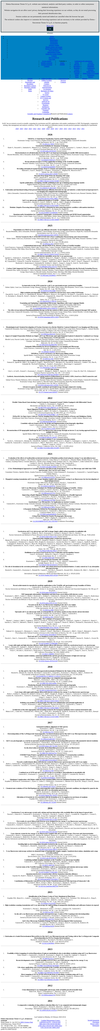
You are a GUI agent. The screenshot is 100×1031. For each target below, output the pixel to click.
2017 (56, 129)
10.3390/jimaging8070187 (48, 421)
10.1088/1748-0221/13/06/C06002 (48, 708)
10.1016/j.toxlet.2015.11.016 (48, 819)
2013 (74, 129)
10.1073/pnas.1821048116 (48, 634)
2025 (21, 129)
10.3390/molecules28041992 (48, 345)
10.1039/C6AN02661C (48, 778)
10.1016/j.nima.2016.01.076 (48, 842)
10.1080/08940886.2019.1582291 (48, 627)
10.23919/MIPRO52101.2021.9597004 (45, 521)
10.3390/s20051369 (48, 558)
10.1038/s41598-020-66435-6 (48, 565)
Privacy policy (94, 1024)
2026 (17, 129)
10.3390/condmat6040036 (48, 514)
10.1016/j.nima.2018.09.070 (48, 592)
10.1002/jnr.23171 (48, 958)
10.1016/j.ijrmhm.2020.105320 (48, 575)
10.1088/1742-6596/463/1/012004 (48, 972)
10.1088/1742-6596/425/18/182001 (48, 965)
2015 (65, 129)
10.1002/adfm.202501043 (48, 151)
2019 (47, 129)
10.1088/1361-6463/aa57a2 (48, 753)
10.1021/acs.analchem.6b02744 (48, 886)
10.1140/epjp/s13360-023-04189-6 (48, 374)
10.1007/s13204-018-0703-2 (48, 690)
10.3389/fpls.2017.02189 (48, 802)
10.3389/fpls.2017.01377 (48, 786)
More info (50, 26)
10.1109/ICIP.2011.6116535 (48, 1010)
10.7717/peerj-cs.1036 (48, 428)
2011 (82, 129)
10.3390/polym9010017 (48, 739)
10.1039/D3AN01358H (48, 291)
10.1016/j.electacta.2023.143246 (48, 385)
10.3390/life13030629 (48, 352)
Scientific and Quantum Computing (38, 114)
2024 (25, 129)
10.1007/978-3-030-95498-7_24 (48, 414)
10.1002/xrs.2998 (48, 610)
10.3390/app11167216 (48, 493)
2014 (69, 129)
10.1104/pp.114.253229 (48, 903)
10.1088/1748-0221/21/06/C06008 (48, 219)
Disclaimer (96, 1022)
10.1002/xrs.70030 (48, 144)
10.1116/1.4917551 (48, 919)
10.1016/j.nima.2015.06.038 (48, 832)
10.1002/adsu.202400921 (48, 275)
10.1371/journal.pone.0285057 (48, 392)
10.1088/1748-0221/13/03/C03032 (48, 701)
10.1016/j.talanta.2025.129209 (48, 174)
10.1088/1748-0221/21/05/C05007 (48, 205)
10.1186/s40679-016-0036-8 (48, 760)
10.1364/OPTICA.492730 (48, 367)
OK (50, 29)
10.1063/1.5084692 (48, 654)
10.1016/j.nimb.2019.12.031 (48, 536)
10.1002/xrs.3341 (48, 359)
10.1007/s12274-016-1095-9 (48, 849)
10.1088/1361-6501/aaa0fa (48, 683)
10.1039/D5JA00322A (48, 160)
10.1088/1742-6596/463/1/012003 (48, 979)
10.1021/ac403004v (48, 943)
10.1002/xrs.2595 (48, 912)
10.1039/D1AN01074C (48, 486)
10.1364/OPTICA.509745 (48, 301)
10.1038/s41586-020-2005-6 (48, 551)
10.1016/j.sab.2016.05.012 (48, 858)
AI (50, 114)
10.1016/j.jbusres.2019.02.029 (48, 661)
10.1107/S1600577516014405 (48, 872)
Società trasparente (93, 1020)
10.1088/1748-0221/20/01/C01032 (48, 254)
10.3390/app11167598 (48, 500)
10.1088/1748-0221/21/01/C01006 (48, 181)
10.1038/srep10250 (48, 926)
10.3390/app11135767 (48, 477)
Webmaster (95, 1025)
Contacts (70, 114)
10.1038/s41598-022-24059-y (48, 437)
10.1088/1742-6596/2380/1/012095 (48, 448)
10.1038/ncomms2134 (48, 995)
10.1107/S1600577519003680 (48, 643)
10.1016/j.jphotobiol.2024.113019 (48, 317)
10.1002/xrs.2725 (48, 732)
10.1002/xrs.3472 (48, 244)
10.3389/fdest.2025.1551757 (48, 266)
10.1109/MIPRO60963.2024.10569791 (45, 308)
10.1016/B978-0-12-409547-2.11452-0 (48, 676)
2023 (30, 129)
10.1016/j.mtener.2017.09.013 (48, 795)
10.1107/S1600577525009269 (48, 212)
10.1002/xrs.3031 (48, 617)
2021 (39, 129)
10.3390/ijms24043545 (48, 334)
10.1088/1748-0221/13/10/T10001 (48, 717)
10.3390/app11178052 (48, 507)
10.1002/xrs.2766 (48, 771)
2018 (52, 129)
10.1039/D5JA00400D (48, 167)
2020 (43, 129)
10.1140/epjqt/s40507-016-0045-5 (48, 879)
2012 (78, 129)
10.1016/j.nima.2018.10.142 (48, 603)
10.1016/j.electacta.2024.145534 (48, 235)
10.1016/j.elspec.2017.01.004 (48, 746)
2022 (34, 129)
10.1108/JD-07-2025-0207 (48, 188)
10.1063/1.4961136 (48, 865)
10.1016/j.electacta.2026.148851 (48, 198)
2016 (61, 129)
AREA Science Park (26, 1022)
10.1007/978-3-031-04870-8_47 (48, 407)
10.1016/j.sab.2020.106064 (48, 467)
